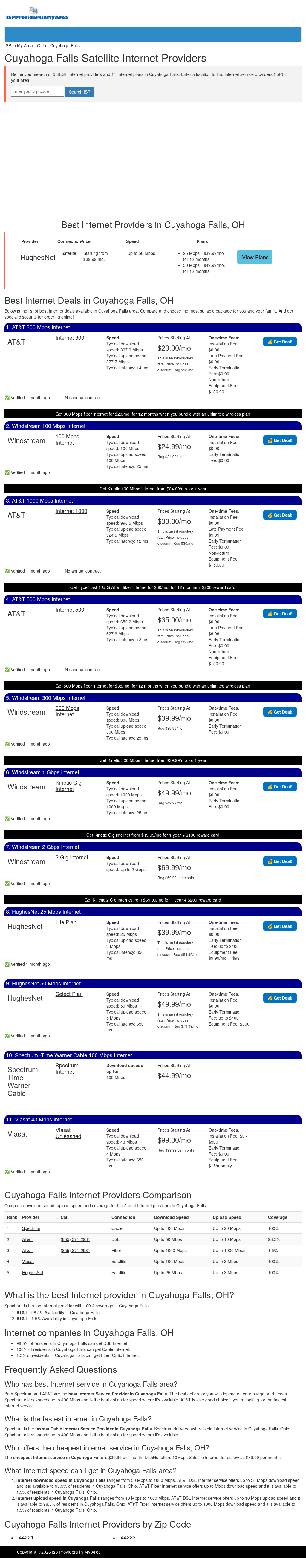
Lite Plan (66, 922)
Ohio (41, 45)
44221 (26, 1537)
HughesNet (32, 1272)
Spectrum (31, 1228)
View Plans (255, 257)
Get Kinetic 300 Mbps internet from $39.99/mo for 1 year (153, 760)
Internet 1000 (71, 511)
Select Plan (69, 993)
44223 (128, 1537)
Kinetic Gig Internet (69, 785)
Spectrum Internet (67, 1068)
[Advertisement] (153, 115)
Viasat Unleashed (68, 1133)
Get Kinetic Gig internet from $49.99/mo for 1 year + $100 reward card (152, 835)
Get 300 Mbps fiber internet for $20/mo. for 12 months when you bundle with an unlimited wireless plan (153, 414)
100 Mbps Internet (67, 439)
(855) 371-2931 (75, 1239)
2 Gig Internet (72, 857)
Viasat (28, 1261)
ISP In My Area (18, 45)
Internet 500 (70, 609)
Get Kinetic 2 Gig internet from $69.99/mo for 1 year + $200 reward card (153, 900)
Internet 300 (70, 337)
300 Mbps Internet (67, 711)
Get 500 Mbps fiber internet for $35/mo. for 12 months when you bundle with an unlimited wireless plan (153, 686)
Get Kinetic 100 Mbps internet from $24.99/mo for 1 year (153, 489)
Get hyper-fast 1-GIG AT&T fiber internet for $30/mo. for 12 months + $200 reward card (152, 587)
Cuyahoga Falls (65, 45)
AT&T (27, 1239)
